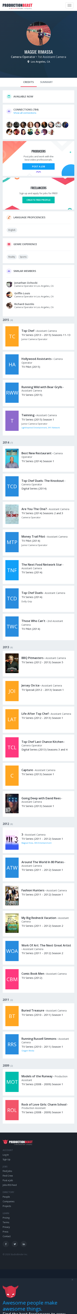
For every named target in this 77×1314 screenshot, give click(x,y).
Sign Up (6, 1159)
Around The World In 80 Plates (42, 862)
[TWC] (12, 635)
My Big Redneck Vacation (38, 918)
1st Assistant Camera (52, 57)
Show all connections (24, 112)
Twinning (27, 415)
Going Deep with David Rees (41, 798)
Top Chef (27, 331)
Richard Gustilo (24, 304)
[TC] (12, 345)
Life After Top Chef (35, 714)
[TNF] (12, 579)
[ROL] (12, 1119)
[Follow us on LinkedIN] (24, 1244)
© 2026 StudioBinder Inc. (15, 1254)
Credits (28, 82)
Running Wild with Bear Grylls (41, 387)
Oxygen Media (27, 1050)
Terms (6, 1222)
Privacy (6, 1227)
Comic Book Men (32, 974)
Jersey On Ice (30, 685)
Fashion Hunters (32, 890)
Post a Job (38, 166)
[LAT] (12, 728)
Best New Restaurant (36, 453)
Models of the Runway (37, 1076)
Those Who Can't (33, 621)
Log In (6, 1154)
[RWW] (12, 401)
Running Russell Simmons (38, 1039)
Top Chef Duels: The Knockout (42, 481)
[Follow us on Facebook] (6, 1244)
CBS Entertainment (43, 843)
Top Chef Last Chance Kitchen (42, 742)
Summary (46, 82)
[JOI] (12, 700)
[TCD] (12, 495)
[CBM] (12, 988)
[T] (12, 430)
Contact (7, 1236)
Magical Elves (27, 843)
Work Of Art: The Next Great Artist (46, 945)
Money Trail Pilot (33, 536)
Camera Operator (23, 57)
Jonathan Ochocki (25, 282)
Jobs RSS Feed (10, 1185)
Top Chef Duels (32, 593)
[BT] (12, 1025)
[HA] (12, 373)
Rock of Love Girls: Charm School (43, 1104)
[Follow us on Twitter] (15, 1244)
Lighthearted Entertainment (34, 427)
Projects (7, 1206)
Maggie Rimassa (38, 51)
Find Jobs (7, 1171)
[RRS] (12, 1053)
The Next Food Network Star (41, 565)
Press (5, 1231)
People (6, 1196)
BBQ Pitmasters (32, 658)
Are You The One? (34, 509)
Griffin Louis (22, 293)
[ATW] (12, 877)
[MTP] (12, 551)
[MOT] (12, 1091)
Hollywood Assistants (36, 359)
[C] (12, 784)
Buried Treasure (32, 1010)
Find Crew (8, 1175)
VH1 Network (54, 427)
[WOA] (12, 960)
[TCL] (12, 756)
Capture (27, 770)
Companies (8, 1201)
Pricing (6, 1217)
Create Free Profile (38, 199)
